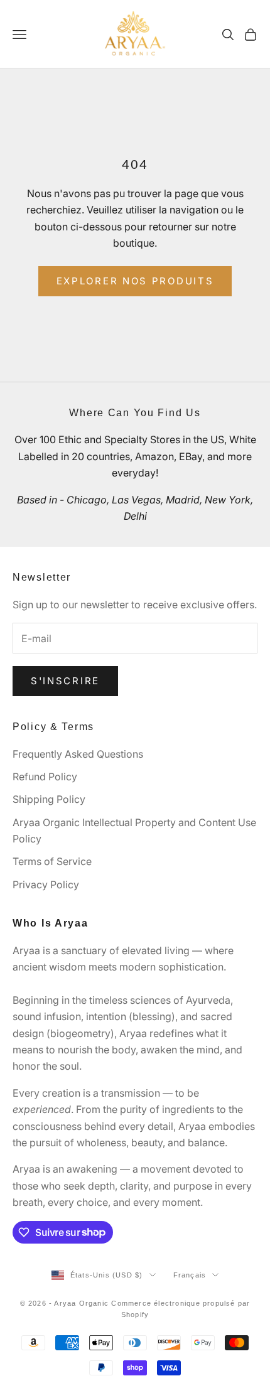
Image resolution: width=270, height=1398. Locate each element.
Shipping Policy (49, 799)
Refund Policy (45, 776)
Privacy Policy (46, 884)
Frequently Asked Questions (78, 754)
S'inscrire (65, 681)
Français (190, 1275)
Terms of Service (52, 861)
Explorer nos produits (135, 281)
